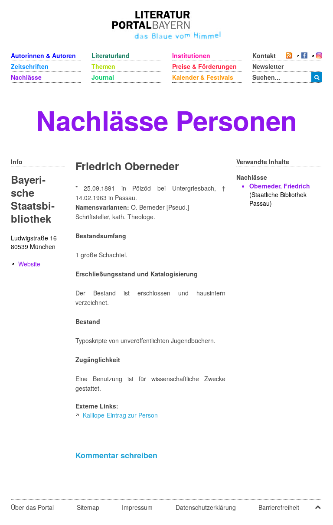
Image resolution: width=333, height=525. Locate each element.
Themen (103, 66)
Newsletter (268, 66)
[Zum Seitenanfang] (317, 504)
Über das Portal (32, 507)
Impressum (137, 507)
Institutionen (191, 55)
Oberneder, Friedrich (279, 185)
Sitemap (88, 507)
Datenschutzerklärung (206, 507)
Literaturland (110, 55)
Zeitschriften (30, 66)
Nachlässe (26, 77)
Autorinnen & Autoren (43, 55)
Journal (102, 77)
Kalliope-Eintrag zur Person (120, 415)
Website (29, 263)
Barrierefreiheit (278, 507)
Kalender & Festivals (202, 77)
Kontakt (264, 55)
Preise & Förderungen (204, 66)
